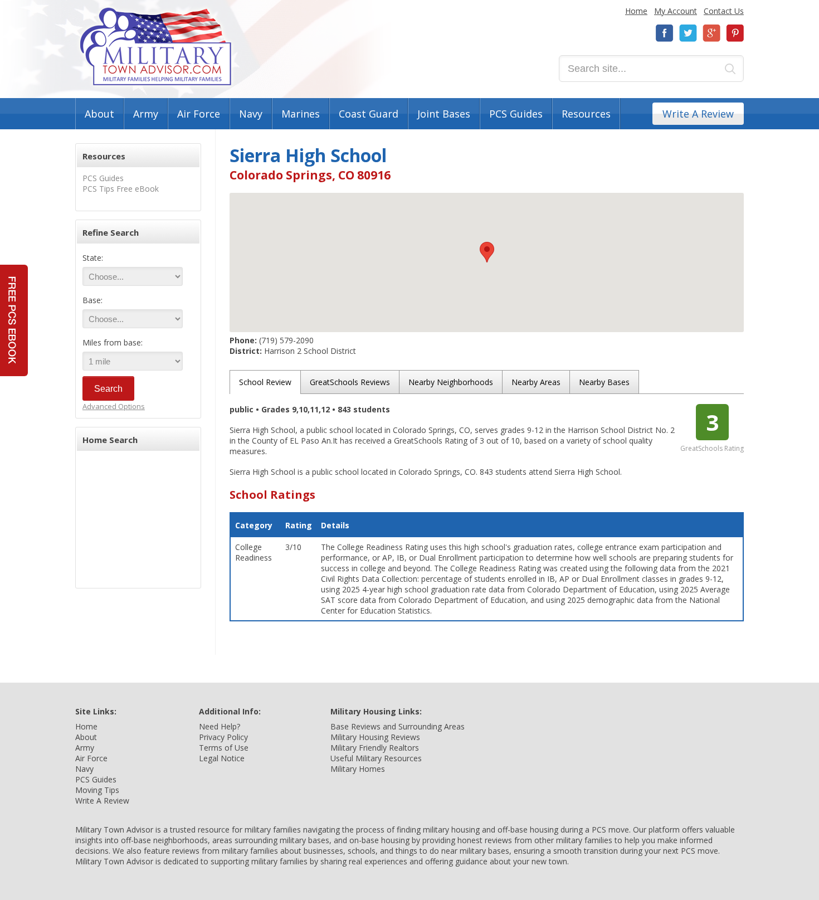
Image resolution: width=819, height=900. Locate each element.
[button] (487, 252)
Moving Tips (97, 790)
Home (636, 11)
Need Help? (219, 726)
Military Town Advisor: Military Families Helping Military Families (155, 46)
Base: (92, 300)
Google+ (711, 33)
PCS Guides (516, 113)
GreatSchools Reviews (350, 382)
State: (92, 257)
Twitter (688, 33)
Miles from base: (112, 342)
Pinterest (735, 33)
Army (145, 113)
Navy (250, 113)
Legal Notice (222, 758)
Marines (300, 113)
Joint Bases (443, 113)
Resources (586, 113)
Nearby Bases (604, 382)
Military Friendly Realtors (374, 747)
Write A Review (698, 113)
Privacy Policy (223, 737)
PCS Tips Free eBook (120, 188)
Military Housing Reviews (375, 737)
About (99, 113)
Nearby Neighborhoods (450, 382)
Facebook (665, 33)
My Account (675, 11)
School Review (265, 382)
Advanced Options (113, 406)
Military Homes (357, 768)
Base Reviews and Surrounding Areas (397, 726)
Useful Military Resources (376, 758)
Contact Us (724, 11)
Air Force (198, 113)
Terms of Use (223, 747)
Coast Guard (368, 113)
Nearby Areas (535, 382)
